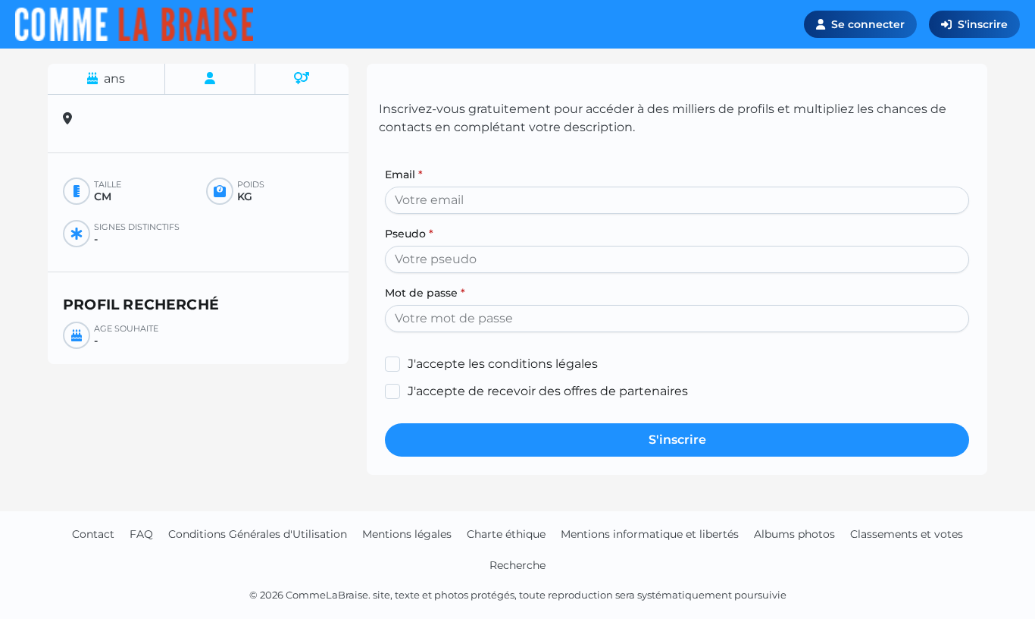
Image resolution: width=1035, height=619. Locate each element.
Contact (93, 534)
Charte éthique (506, 534)
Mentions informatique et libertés (650, 534)
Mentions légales (407, 534)
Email (404, 174)
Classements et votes (906, 534)
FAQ (141, 534)
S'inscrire (983, 24)
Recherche (517, 565)
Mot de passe (425, 293)
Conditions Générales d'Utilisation (257, 534)
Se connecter (868, 24)
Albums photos (794, 534)
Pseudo (409, 233)
